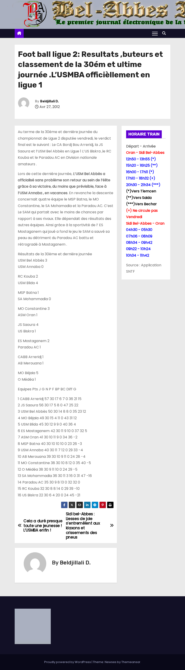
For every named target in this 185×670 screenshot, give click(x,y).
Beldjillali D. (49, 101)
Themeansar (130, 662)
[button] (165, 33)
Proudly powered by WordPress (68, 662)
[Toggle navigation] (155, 33)
